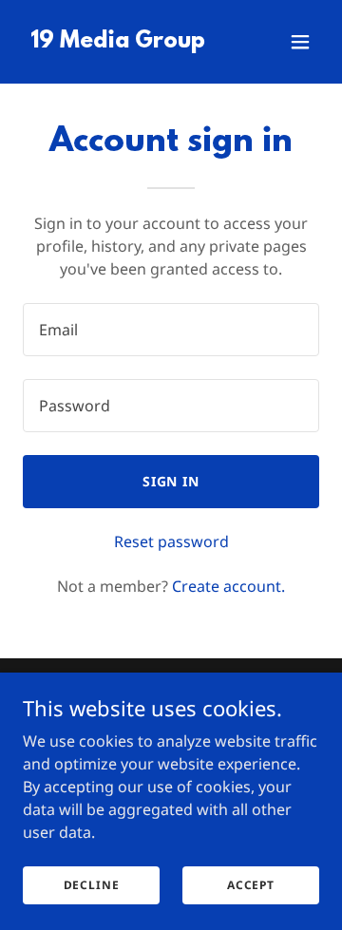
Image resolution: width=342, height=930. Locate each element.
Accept (251, 885)
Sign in (171, 481)
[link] (117, 41)
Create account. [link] (228, 586)
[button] (300, 42)
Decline (92, 885)
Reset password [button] (171, 541)
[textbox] (171, 329)
